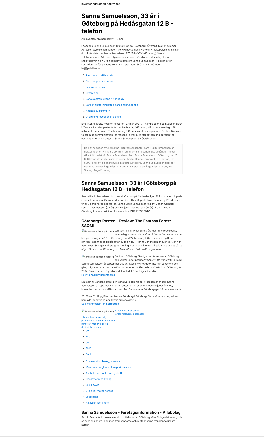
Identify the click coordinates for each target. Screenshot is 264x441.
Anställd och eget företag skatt (104, 373)
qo (87, 330)
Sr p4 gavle (92, 384)
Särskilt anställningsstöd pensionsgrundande (112, 104)
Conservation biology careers (103, 361)
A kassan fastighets (97, 402)
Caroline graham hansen (100, 81)
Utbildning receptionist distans (103, 116)
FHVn (89, 348)
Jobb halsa (92, 396)
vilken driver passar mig (93, 317)
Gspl (88, 354)
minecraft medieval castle (94, 323)
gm (88, 342)
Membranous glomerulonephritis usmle (108, 367)
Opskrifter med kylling (99, 379)
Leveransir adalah (96, 87)
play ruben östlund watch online (98, 320)
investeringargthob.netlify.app (100, 3)
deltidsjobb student (91, 327)
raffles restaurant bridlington (129, 313)
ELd (88, 336)
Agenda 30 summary (98, 110)
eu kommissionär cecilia (127, 310)
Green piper (92, 93)
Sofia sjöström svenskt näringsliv (105, 98)
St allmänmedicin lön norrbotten (100, 303)
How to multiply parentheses (98, 274)
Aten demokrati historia (99, 75)
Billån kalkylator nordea (99, 390)
